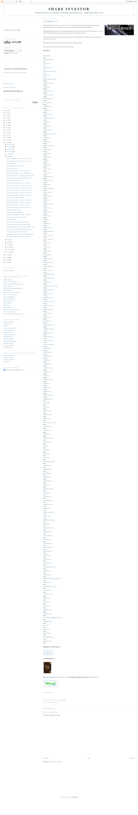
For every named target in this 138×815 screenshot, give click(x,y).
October (9, 149)
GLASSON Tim (47, 496)
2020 (7, 120)
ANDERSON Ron (47, 469)
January (9, 252)
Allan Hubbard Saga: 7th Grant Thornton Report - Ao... (20, 234)
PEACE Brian (46, 453)
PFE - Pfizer (6, 305)
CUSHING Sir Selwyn (48, 329)
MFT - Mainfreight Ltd (9, 297)
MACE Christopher (48, 239)
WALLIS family (47, 563)
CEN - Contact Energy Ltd (10, 282)
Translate (16, 53)
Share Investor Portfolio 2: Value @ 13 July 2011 (19, 195)
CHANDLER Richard (48, 59)
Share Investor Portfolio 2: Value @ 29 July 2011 (19, 158)
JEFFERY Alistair (47, 614)
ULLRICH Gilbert (47, 504)
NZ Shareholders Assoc (9, 334)
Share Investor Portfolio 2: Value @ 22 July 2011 (19, 173)
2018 (7, 125)
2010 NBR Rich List (48, 651)
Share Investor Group (9, 270)
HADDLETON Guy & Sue (49, 586)
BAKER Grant (46, 598)
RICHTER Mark (47, 473)
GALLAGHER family (48, 278)
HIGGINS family (47, 372)
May (8, 242)
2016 (7, 130)
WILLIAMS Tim (47, 282)
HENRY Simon (47, 633)
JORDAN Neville (47, 610)
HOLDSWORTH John (48, 290)
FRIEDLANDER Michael (49, 79)
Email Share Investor (9, 83)
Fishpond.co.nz (94, 677)
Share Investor (69, 8)
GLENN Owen (46, 87)
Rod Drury (100, 31)
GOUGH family (47, 149)
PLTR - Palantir (7, 307)
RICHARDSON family (49, 188)
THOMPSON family (48, 337)
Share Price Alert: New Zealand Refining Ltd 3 (18, 222)
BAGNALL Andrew (48, 305)
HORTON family (47, 212)
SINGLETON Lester (48, 528)
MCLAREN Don (47, 321)
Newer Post (46, 758)
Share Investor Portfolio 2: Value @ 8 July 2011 (19, 207)
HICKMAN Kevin (47, 294)
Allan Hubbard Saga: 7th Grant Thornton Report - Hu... (20, 227)
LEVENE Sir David (48, 176)
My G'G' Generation (12, 219)
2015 (7, 132)
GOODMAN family (48, 91)
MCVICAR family (47, 535)
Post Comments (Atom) (56, 761)
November (10, 146)
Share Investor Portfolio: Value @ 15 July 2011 (19, 183)
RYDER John (46, 629)
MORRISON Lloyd (48, 379)
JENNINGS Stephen (48, 83)
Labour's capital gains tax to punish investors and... (20, 190)
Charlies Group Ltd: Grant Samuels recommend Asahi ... (21, 175)
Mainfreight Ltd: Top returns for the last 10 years (19, 161)
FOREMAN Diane (47, 258)
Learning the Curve (9, 357)
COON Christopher (48, 594)
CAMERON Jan (47, 137)
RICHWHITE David (48, 98)
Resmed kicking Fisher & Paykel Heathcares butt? (19, 178)
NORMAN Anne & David (49, 134)
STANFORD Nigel (47, 399)
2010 (7, 255)
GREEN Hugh (46, 141)
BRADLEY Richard (48, 489)
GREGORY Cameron (48, 297)
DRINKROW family (48, 204)
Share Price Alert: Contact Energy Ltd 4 (17, 217)
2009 (7, 257)
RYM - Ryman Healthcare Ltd (11, 309)
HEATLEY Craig (47, 208)
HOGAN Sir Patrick (48, 395)
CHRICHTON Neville (48, 274)
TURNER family (47, 348)
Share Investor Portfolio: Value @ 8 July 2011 (18, 205)
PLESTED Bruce (47, 255)
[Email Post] (66, 700)
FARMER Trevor (47, 126)
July (8, 156)
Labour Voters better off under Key (15, 166)
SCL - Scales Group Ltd (10, 312)
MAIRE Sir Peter (47, 582)
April (8, 244)
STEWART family (47, 180)
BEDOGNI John (47, 641)
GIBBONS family (47, 621)
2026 (7, 110)
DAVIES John (46, 485)
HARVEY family (47, 411)
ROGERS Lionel (47, 532)
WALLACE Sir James (48, 340)
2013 (7, 137)
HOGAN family (47, 251)
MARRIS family (47, 477)
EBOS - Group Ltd (8, 286)
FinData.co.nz (7, 324)
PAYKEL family (47, 516)
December (9, 144)
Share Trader (7, 362)
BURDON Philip (47, 551)
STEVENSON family (48, 266)
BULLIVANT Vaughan (49, 461)
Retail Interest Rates (9, 339)
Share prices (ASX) (8, 343)
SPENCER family (47, 106)
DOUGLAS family (47, 235)
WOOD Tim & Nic (47, 313)
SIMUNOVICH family (48, 231)
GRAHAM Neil (47, 590)
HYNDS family (47, 493)
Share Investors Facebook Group (14, 370)
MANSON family (47, 227)
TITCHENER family (48, 438)
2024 (7, 113)
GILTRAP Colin (47, 165)
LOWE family (46, 383)
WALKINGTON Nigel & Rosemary (52, 578)
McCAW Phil (46, 403)
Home (88, 758)
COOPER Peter (47, 110)
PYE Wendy (46, 375)
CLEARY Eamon (47, 67)
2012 (7, 140)
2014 (7, 135)
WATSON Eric (46, 223)
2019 (7, 122)
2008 (7, 260)
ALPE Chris (46, 602)
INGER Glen (46, 407)
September (10, 151)
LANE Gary (46, 219)
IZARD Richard (47, 539)
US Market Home (8, 347)
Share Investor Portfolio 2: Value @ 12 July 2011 (19, 200)
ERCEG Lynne (47, 75)
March (9, 247)
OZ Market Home (8, 337)
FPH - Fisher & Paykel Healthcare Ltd (13, 288)
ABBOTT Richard (47, 414)
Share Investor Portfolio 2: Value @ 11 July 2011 (19, 202)
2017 (7, 127)
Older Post (131, 758)
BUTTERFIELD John (48, 637)
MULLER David (47, 356)
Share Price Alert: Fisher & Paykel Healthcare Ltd (19, 188)
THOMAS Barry (47, 508)
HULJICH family (47, 387)
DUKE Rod (46, 161)
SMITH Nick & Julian (48, 512)
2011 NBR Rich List (50, 21)
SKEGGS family (47, 442)
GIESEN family (47, 360)
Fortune (6, 326)
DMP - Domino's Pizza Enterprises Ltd (13, 284)
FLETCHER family (48, 547)
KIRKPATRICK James (48, 325)
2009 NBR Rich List (48, 653)
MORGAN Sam (47, 153)
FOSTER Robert (47, 465)
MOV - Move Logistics (9, 299)
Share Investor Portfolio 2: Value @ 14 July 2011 (19, 193)
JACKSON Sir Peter (48, 114)
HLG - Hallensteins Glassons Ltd (12, 292)
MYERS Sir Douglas (48, 95)
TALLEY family (47, 169)
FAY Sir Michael (47, 102)
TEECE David (46, 243)
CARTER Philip (47, 430)
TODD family (46, 63)
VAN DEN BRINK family (49, 567)
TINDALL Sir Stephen (48, 145)
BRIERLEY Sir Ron (48, 262)
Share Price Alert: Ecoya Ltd (14, 180)
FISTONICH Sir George (49, 301)
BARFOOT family (47, 333)
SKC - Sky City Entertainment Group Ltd (14, 314)
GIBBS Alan (46, 122)
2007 (7, 262)
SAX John (45, 446)
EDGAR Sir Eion (47, 426)
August (9, 154)
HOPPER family (47, 391)
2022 (7, 115)
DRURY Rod (46, 524)
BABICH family (47, 555)
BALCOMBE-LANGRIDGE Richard (52, 617)
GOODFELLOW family (49, 118)
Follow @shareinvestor (9, 87)
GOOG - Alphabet (8, 290)
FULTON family (47, 173)
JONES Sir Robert (47, 130)
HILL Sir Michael (47, 192)
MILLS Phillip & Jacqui (49, 422)
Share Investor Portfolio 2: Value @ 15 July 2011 (19, 185)
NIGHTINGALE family (49, 520)
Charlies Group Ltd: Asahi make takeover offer (18, 224)
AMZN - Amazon (8, 280)
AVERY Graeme (47, 559)
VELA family (46, 247)
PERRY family (47, 418)
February (9, 249)
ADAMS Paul (46, 434)
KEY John (45, 625)
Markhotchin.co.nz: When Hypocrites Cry (17, 232)
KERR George (46, 216)
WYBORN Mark (47, 196)
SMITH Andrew (47, 575)
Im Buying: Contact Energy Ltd (15, 212)
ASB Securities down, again (14, 210)
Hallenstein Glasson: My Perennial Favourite (15, 72)
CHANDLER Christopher (49, 71)
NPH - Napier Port (8, 301)
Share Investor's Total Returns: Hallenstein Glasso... (20, 229)
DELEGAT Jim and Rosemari (50, 286)
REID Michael (47, 317)
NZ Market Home (8, 332)
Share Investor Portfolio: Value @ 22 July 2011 (19, 171)
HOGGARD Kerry (47, 543)
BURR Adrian (46, 184)
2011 (7, 142)
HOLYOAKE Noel (47, 481)
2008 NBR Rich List (48, 654)
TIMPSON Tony (47, 571)
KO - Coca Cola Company (10, 294)
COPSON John (47, 157)
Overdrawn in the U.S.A (13, 168)
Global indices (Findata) (10, 328)
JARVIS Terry (46, 457)
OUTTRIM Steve (47, 352)
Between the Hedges (9, 355)
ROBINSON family (48, 309)
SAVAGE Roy (46, 450)
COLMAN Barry (47, 364)
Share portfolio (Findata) (10, 341)
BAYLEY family (47, 270)
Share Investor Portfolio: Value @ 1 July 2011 (18, 236)
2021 (7, 118)
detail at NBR (68, 25)
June (8, 240)
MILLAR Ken (46, 606)
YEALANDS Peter (47, 500)
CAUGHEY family (47, 368)
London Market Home (9, 330)
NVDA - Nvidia (7, 303)
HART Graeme (47, 56)
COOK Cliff (46, 200)
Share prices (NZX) (8, 345)
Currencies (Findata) (9, 322)
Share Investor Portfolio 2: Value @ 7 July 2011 (19, 214)
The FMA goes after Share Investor (15, 197)
